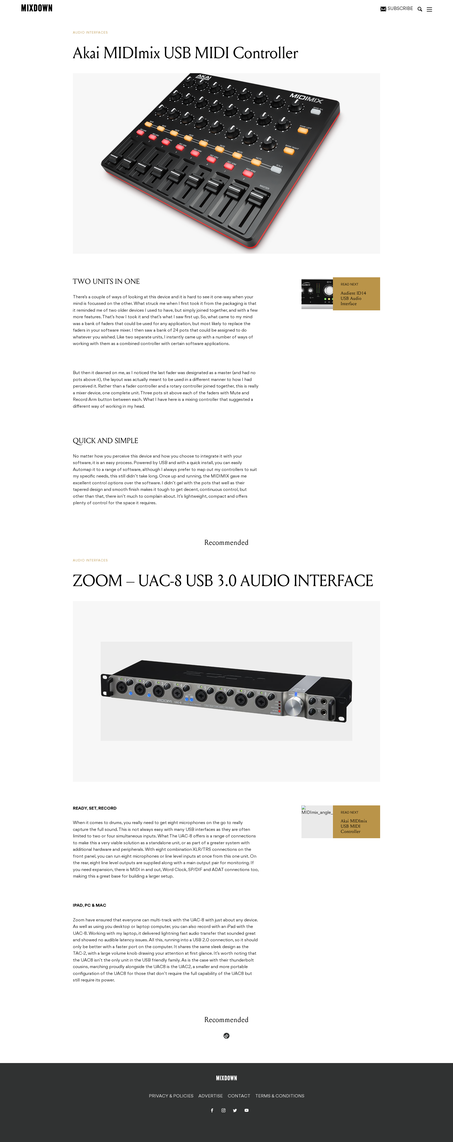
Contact (239, 1096)
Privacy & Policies (171, 1096)
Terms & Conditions (279, 1096)
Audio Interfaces (90, 32)
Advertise (210, 1096)
